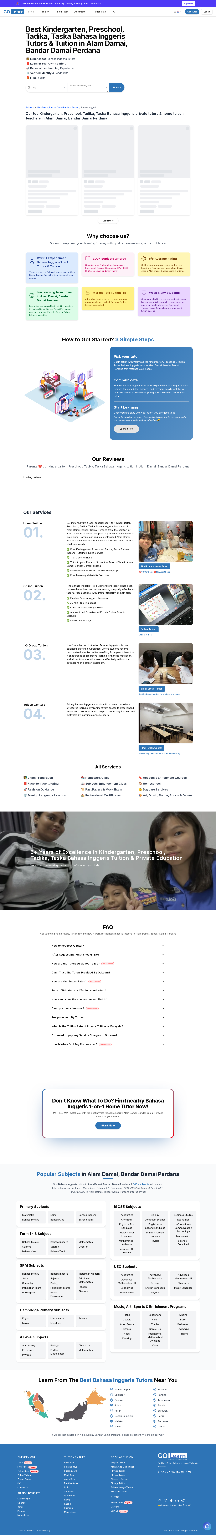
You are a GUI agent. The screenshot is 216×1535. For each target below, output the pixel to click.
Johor (117, 1405)
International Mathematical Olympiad (155, 1337)
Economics (28, 1350)
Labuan (162, 1426)
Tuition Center (24, 1479)
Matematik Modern (89, 1273)
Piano (127, 1314)
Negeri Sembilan (123, 1415)
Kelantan (162, 1389)
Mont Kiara (69, 1475)
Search (117, 87)
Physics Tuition (118, 1471)
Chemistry (27, 1283)
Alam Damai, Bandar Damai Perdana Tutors (57, 107)
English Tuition (118, 1462)
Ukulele (127, 1319)
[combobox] (178, 11)
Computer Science (155, 1219)
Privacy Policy (43, 1530)
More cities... (70, 1512)
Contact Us (22, 1487)
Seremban (69, 1491)
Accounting (28, 1345)
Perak (117, 1410)
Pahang (162, 1394)
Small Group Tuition (152, 688)
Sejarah (54, 1246)
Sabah (161, 1405)
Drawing (127, 1338)
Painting (183, 1333)
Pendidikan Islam (31, 1287)
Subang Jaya (70, 1471)
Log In (207, 11)
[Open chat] (207, 1526)
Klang (67, 1499)
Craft (155, 1345)
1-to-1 (31, 11)
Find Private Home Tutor (154, 566)
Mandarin (55, 1323)
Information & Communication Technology (183, 1228)
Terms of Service (25, 1530)
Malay (25, 1323)
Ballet (183, 1319)
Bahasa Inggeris (87, 1214)
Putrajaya (163, 1421)
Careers (115, 1506)
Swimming (183, 1328)
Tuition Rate (99, 11)
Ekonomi (83, 1291)
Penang (118, 1400)
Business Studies (183, 1214)
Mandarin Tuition (119, 1491)
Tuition (45, 11)
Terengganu (164, 1400)
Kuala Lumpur (122, 1389)
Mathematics (86, 1241)
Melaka (118, 1421)
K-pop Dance (126, 1324)
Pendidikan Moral (60, 1287)
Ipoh (66, 1487)
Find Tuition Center (151, 747)
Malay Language (183, 1287)
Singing (183, 1314)
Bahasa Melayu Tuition (122, 1487)
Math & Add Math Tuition (122, 1466)
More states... (23, 1515)
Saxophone (155, 1314)
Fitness (127, 1328)
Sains (53, 1214)
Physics (83, 1286)
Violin (155, 1319)
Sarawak (163, 1410)
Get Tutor (192, 11)
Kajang (67, 1504)
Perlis (161, 1415)
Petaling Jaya (70, 1466)
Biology (54, 1283)
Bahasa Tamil (86, 1219)
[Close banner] (198, 3)
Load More (108, 220)
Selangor (119, 1394)
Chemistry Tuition (119, 1479)
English (26, 1318)
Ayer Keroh (69, 1495)
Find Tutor (62, 11)
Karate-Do (155, 1328)
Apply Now (188, 3)
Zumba (155, 1324)
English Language (155, 1287)
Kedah (117, 1426)
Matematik (28, 1214)
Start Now (128, 429)
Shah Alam (69, 1462)
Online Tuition (148, 629)
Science (26, 1246)
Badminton (183, 1324)
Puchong (68, 1508)
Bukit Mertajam (71, 1483)
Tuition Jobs (121, 1502)
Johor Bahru (70, 1479)
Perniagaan (28, 1292)
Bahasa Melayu (30, 1219)
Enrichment (79, 11)
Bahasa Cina (57, 1219)
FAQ (113, 11)
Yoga (127, 1333)
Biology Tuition (118, 1483)
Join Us (119, 1511)
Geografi (83, 1246)
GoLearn (30, 107)
